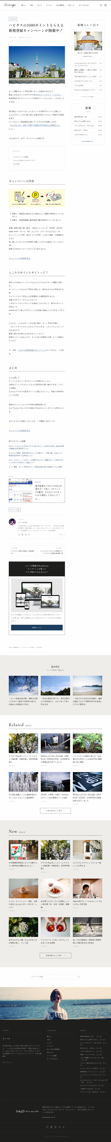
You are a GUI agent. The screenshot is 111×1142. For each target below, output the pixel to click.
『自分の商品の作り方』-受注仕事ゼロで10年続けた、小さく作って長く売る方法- (55, 701)
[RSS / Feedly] (64, 1127)
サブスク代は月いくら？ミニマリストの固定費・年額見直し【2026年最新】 (23, 759)
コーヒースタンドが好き (93, 1068)
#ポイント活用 (15, 510)
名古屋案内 (60, 5)
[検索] (101, 5)
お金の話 (13, 19)
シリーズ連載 (52, 1056)
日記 (31, 5)
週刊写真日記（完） (91, 1036)
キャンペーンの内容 (21, 157)
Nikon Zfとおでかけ (92, 1085)
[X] (26, 534)
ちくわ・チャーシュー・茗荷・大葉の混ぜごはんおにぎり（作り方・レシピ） (23, 904)
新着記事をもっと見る (54, 955)
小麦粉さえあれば (90, 1089)
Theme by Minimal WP (61, 1136)
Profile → (62, 534)
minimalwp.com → (49, 1117)
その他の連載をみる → (88, 141)
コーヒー (49, 5)
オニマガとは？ (84, 5)
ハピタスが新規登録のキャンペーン (32, 350)
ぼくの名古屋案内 (53, 1049)
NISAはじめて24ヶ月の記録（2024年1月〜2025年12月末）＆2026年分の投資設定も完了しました (55, 759)
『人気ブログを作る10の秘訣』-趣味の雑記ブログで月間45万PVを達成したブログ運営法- (87, 701)
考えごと (71, 5)
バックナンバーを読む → (88, 96)
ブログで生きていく (91, 1051)
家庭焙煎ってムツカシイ (93, 1072)
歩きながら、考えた (91, 1048)
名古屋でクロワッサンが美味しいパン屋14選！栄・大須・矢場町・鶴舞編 (55, 904)
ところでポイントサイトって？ (25, 160)
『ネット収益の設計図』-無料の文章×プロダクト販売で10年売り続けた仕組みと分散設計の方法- (23, 701)
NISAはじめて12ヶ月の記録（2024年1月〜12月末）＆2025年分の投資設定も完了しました (87, 797)
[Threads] (22, 534)
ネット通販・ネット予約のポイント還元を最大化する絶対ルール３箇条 (35, 467)
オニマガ (49, 1136)
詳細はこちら (37, 627)
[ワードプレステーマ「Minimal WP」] (37, 595)
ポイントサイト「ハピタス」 (50, 95)
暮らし (23, 5)
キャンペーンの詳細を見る (19, 258)
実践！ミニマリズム (91, 1055)
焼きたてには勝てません (93, 1039)
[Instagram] (105, 5)
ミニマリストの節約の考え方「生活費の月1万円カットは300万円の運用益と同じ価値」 (87, 759)
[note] (29, 534)
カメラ (39, 5)
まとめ (17, 164)
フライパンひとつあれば (93, 1092)
